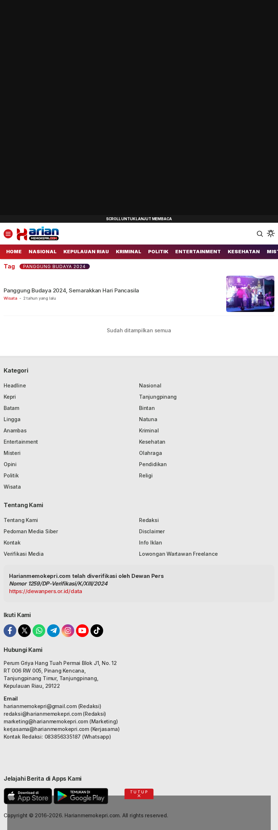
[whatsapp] (39, 630)
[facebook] (10, 630)
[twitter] (24, 630)
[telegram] (53, 630)
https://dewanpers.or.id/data (45, 591)
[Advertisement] (54, 109)
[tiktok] (96, 630)
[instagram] (68, 630)
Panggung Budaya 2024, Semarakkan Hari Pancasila (71, 290)
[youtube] (82, 630)
